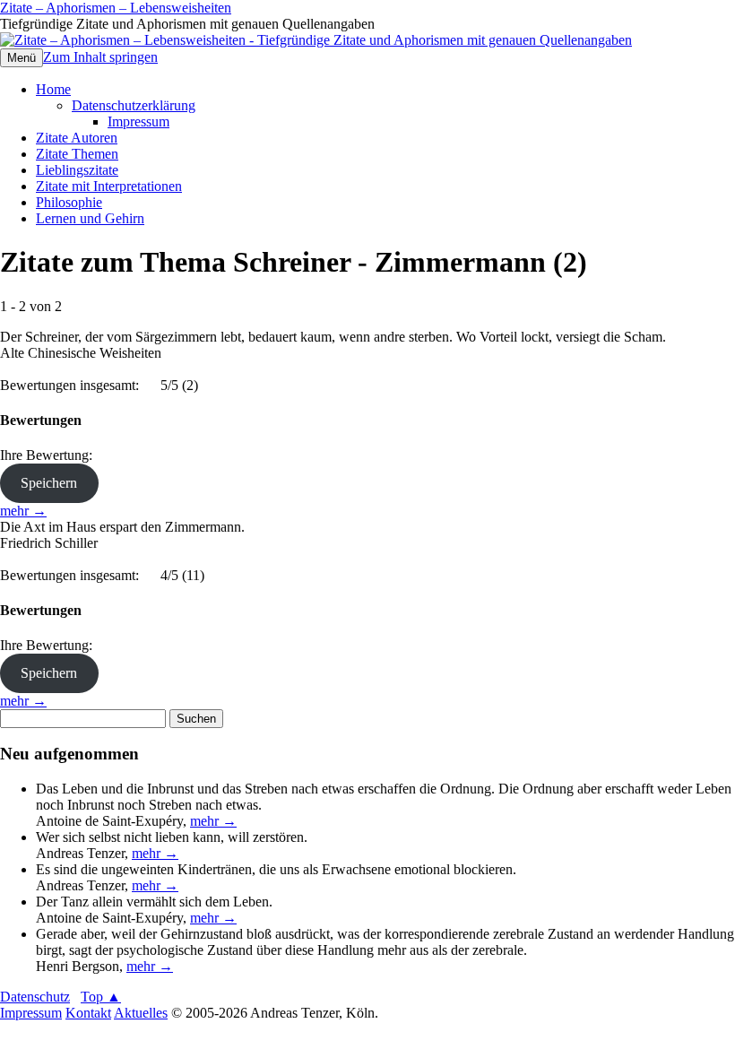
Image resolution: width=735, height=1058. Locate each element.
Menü (21, 58)
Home (53, 89)
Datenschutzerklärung (133, 105)
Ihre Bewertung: (49, 455)
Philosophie (69, 202)
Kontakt (88, 1012)
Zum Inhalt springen (100, 57)
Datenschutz (35, 996)
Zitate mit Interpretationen (109, 186)
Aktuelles (141, 1012)
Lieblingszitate (77, 170)
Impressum (138, 121)
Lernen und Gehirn (90, 218)
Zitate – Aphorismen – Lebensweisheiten (115, 7)
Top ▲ (101, 996)
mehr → (23, 510)
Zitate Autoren (76, 137)
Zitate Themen (77, 153)
